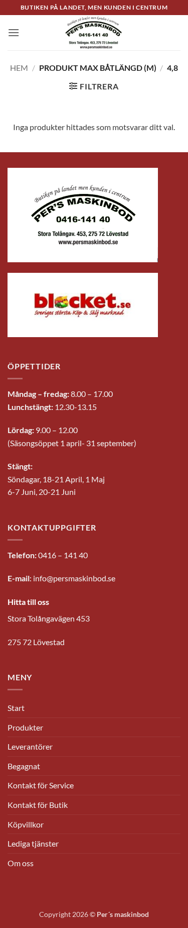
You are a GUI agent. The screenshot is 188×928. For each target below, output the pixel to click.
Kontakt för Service (41, 785)
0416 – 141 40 (63, 555)
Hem (19, 67)
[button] (14, 32)
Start (16, 707)
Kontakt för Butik (38, 804)
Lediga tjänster (33, 843)
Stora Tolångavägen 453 (49, 618)
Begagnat (24, 766)
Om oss (21, 863)
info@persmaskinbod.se (74, 578)
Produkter (25, 727)
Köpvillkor (26, 824)
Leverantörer (30, 746)
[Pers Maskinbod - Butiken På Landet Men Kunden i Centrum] (94, 32)
